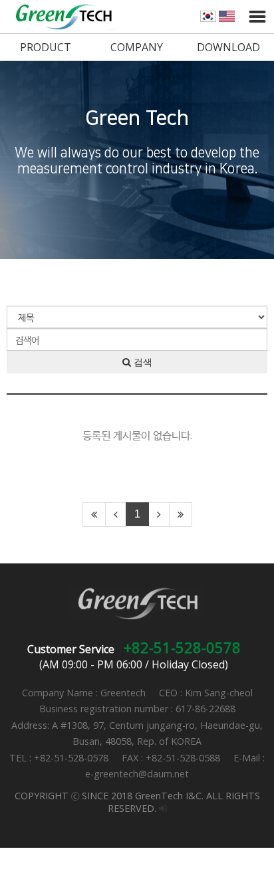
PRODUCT (45, 47)
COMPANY (136, 47)
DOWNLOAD (228, 47)
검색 (141, 362)
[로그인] (163, 808)
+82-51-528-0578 (182, 647)
